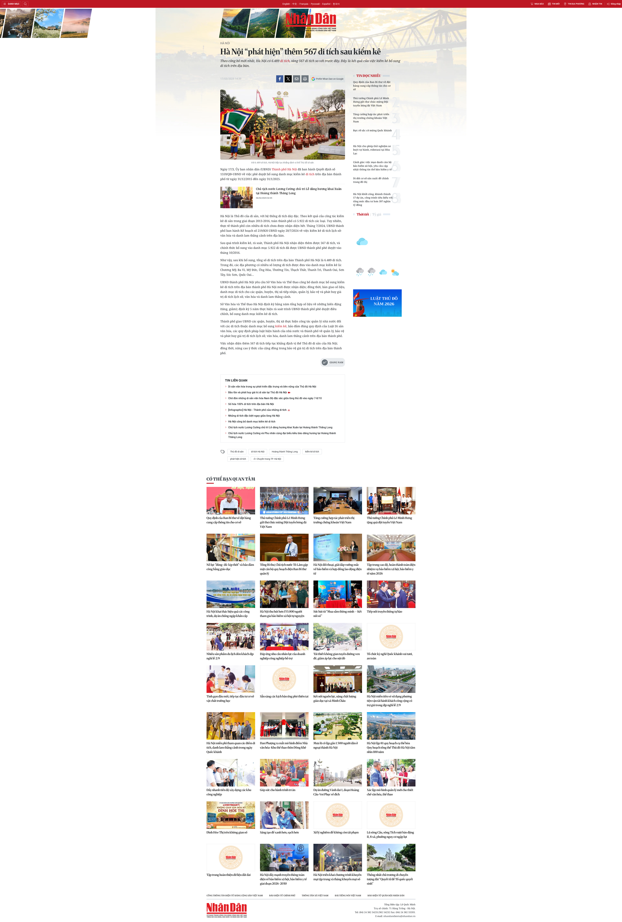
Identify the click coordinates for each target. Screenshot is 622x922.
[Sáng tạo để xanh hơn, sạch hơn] (284, 815)
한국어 (336, 4)
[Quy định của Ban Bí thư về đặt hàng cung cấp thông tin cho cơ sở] (231, 500)
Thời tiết (363, 214)
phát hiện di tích (238, 459)
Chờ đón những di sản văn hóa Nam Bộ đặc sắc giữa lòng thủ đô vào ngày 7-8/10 (275, 398)
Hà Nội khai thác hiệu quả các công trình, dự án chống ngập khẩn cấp (228, 614)
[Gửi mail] (296, 78)
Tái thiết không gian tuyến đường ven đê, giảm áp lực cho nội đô (336, 656)
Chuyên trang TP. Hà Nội (268, 459)
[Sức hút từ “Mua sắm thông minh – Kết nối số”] (337, 594)
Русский (315, 4)
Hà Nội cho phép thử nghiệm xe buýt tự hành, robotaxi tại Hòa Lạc (372, 149)
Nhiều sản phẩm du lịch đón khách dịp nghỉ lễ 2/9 (230, 656)
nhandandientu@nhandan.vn (399, 916)
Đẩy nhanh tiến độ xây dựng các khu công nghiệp (229, 792)
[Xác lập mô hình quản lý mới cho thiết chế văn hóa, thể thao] (391, 772)
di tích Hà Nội (257, 451)
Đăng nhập (616, 4)
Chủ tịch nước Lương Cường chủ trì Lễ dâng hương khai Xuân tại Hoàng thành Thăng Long (299, 191)
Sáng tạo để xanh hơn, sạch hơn (279, 832)
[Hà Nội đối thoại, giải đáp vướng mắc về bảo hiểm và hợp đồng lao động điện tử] (337, 547)
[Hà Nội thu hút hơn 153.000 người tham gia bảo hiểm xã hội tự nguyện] (284, 594)
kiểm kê (281, 326)
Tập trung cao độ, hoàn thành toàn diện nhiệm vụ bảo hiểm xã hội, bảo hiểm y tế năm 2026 (391, 569)
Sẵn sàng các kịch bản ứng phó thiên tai (284, 696)
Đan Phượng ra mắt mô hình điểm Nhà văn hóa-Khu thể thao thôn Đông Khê (284, 745)
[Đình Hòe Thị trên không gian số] (231, 815)
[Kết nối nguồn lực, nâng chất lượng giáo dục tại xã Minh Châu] (337, 679)
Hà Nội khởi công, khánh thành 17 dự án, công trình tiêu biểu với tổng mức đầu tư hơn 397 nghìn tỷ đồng (373, 199)
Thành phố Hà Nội (284, 169)
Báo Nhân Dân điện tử (311, 22)
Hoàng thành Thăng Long (285, 451)
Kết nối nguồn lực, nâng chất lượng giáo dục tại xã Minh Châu (334, 698)
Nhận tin (597, 4)
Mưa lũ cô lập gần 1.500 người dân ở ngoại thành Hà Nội (335, 745)
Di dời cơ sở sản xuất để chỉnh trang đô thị (371, 180)
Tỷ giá (376, 214)
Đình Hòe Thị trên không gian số (227, 832)
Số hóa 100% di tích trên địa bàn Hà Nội (251, 404)
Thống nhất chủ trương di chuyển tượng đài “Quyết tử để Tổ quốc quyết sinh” (390, 879)
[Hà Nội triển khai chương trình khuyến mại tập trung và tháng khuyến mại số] (337, 857)
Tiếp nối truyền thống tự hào (384, 611)
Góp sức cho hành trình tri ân (277, 790)
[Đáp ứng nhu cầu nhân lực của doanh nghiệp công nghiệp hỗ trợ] (284, 636)
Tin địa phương (576, 4)
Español (326, 4)
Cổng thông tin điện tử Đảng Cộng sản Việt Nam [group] (235, 895)
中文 (294, 4)
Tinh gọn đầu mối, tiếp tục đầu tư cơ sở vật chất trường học (230, 698)
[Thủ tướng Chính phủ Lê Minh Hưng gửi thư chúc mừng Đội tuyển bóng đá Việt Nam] (284, 500)
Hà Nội (225, 43)
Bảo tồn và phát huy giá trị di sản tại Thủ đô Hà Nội (258, 392)
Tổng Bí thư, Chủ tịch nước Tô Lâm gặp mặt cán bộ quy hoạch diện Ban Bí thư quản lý (284, 569)
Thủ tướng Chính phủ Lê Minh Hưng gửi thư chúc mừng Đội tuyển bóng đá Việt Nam (371, 102)
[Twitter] (288, 78)
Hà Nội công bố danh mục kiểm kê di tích (251, 421)
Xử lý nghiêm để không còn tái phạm (336, 832)
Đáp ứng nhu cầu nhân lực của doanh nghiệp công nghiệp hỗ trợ (282, 656)
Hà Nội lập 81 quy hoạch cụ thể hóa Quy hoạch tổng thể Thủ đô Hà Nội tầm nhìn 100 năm (391, 747)
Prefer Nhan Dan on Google (329, 79)
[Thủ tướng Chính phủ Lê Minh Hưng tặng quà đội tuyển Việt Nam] (391, 500)
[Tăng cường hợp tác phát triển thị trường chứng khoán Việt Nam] (337, 500)
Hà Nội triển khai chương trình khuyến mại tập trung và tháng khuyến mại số (337, 877)
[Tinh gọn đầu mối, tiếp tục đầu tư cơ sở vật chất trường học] (231, 679)
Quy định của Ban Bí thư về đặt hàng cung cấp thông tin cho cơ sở (372, 85)
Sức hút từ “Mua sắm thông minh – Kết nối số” (337, 614)
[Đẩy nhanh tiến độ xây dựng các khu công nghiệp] (231, 772)
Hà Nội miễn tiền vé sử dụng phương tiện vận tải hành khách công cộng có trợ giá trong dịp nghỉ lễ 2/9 (389, 700)
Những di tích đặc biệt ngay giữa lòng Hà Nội (254, 415)
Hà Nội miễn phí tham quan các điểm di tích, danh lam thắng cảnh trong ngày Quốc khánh (231, 747)
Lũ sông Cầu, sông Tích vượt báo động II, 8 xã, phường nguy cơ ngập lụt (390, 835)
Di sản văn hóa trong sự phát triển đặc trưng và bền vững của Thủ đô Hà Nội (272, 386)
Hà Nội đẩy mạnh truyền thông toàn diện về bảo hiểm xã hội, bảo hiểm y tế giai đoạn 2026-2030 (283, 879)
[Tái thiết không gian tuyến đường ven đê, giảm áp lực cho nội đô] (337, 636)
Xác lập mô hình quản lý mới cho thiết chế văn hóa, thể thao (390, 792)
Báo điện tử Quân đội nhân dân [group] (386, 895)
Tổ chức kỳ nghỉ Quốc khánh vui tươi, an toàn (390, 656)
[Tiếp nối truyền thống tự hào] (391, 594)
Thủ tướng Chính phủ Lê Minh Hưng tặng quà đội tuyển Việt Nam (389, 520)
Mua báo (539, 4)
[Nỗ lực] (231, 547)
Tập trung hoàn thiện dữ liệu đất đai (229, 875)
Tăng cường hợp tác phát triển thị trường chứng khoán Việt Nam (371, 118)
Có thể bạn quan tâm (231, 479)
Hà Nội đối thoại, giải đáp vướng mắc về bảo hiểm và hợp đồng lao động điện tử (337, 569)
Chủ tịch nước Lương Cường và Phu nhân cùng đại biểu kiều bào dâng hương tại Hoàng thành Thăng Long (282, 435)
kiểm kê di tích (312, 451)
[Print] (305, 78)
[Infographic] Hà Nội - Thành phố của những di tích (257, 409)
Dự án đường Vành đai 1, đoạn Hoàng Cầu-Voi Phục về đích (336, 792)
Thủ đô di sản (237, 451)
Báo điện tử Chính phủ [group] (282, 895)
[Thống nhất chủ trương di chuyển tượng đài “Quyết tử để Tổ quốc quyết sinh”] (391, 857)
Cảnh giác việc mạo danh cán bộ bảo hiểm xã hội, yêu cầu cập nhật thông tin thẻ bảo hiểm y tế (372, 165)
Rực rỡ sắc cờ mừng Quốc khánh (372, 130)
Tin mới (556, 4)
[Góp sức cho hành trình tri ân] (284, 772)
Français (303, 4)
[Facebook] (279, 78)
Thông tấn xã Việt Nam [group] (315, 895)
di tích (285, 61)
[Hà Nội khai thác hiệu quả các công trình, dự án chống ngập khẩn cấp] (231, 594)
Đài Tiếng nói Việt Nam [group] (348, 895)
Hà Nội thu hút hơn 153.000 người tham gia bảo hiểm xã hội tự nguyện (282, 614)
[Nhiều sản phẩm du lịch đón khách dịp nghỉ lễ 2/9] (231, 636)
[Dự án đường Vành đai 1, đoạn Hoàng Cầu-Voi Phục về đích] (337, 772)
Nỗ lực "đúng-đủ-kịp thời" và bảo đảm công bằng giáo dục (230, 567)
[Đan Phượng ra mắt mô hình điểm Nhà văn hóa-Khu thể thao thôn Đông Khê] (284, 726)
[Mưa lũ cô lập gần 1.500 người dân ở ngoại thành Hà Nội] (337, 726)
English (286, 4)
